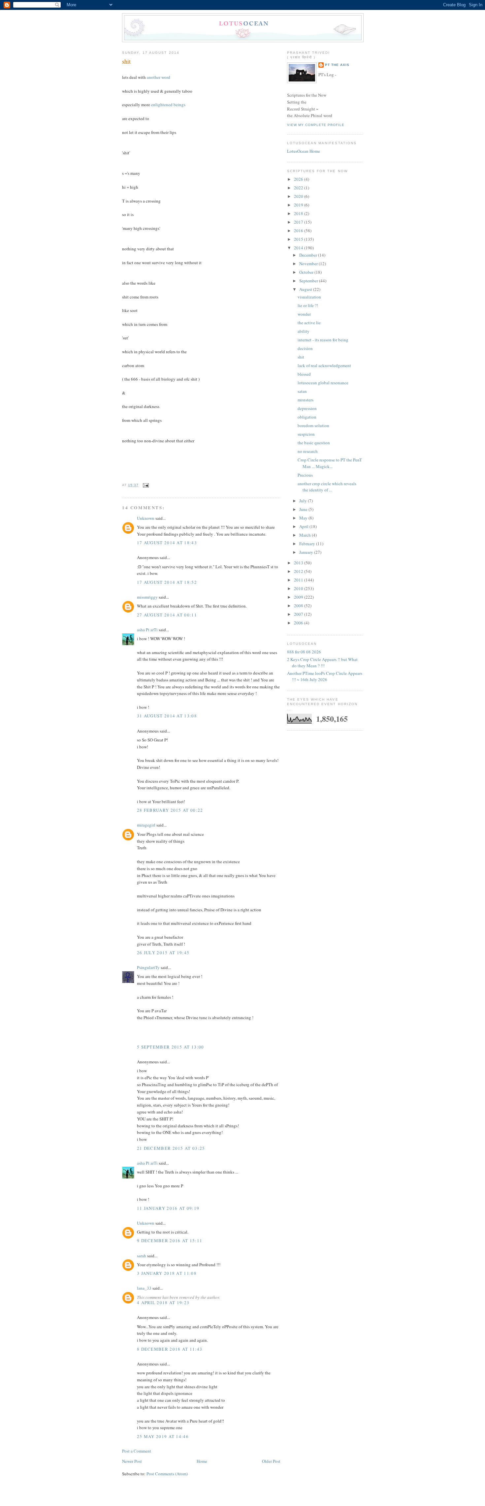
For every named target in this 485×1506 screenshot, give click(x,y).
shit (126, 61)
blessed (304, 374)
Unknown (145, 518)
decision (305, 348)
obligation (307, 417)
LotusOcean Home (303, 151)
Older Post (271, 1461)
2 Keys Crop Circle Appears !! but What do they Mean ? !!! (322, 662)
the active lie (309, 323)
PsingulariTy (148, 967)
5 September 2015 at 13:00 (170, 1047)
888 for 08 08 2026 (304, 652)
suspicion (306, 434)
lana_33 (144, 1288)
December (308, 255)
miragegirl (146, 825)
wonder (304, 314)
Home (202, 1461)
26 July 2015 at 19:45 (163, 953)
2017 (299, 222)
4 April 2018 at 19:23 (163, 1302)
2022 (299, 188)
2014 (299, 248)
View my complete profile (315, 125)
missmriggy (147, 597)
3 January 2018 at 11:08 (167, 1273)
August (306, 289)
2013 (299, 563)
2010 (299, 588)
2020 (299, 196)
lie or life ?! (308, 305)
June (303, 509)
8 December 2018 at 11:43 (169, 1349)
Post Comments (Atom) (167, 1474)
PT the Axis (337, 65)
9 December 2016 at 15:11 (169, 1240)
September (309, 281)
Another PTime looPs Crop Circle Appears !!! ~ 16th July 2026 (324, 676)
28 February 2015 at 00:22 (170, 810)
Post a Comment (136, 1451)
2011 (299, 580)
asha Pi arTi (147, 630)
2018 (299, 213)
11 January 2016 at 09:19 (168, 1208)
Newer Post (132, 1461)
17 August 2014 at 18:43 (167, 543)
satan (302, 391)
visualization (309, 297)
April (304, 526)
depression (307, 408)
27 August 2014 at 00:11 (167, 615)
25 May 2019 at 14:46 (163, 1436)
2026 (299, 179)
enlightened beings (168, 105)
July (303, 501)
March (305, 535)
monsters (305, 400)
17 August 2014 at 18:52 (167, 582)
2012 (299, 571)
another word (158, 77)
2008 (299, 606)
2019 (299, 205)
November (309, 264)
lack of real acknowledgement (324, 365)
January (306, 552)
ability (303, 331)
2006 (299, 623)
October (306, 272)
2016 (299, 231)
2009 (299, 597)
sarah (141, 1256)
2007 (299, 614)
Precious (305, 475)
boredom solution (313, 425)
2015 (299, 239)
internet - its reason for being (323, 340)
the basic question (314, 443)
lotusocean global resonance (323, 383)
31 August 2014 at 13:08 (167, 716)
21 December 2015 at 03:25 (171, 1148)
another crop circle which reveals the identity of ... (327, 487)
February (307, 544)
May (303, 518)
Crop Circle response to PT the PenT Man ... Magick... (330, 463)
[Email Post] (145, 485)
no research (308, 451)
